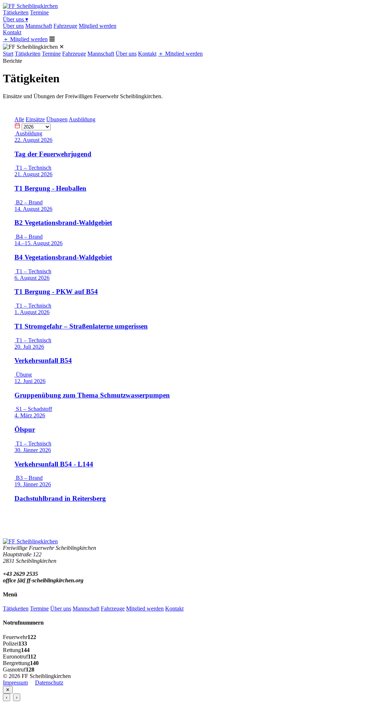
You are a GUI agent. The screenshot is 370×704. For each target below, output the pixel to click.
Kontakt (12, 32)
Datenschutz (49, 682)
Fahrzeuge (65, 26)
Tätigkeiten (16, 12)
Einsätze (35, 119)
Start (8, 54)
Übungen (57, 119)
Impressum (15, 682)
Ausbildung (82, 119)
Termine (39, 12)
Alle (19, 119)
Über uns (15, 19)
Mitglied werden (97, 26)
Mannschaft (38, 26)
